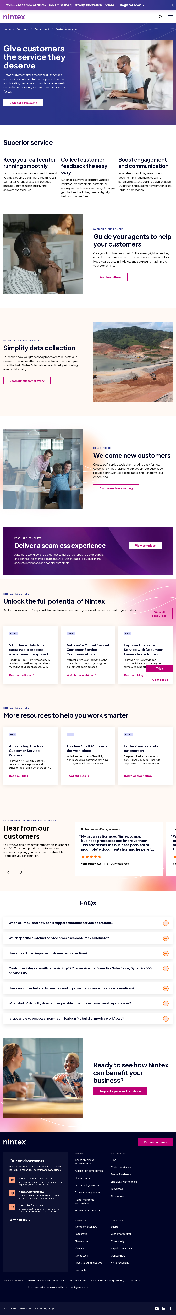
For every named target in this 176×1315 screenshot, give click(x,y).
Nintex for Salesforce (31, 1205)
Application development (89, 1170)
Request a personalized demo (120, 1091)
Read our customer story (27, 381)
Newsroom (81, 1241)
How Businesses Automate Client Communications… (58, 1280)
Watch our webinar (80, 675)
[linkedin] (164, 1309)
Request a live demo (23, 103)
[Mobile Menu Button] (169, 16)
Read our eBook (110, 277)
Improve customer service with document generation (58, 1287)
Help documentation (122, 1248)
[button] (160, 16)
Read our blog (134, 675)
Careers (79, 1248)
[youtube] (157, 1309)
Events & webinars (121, 1174)
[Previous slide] (8, 872)
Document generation (87, 1185)
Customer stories (121, 1167)
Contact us (81, 1255)
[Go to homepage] (14, 16)
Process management (87, 1192)
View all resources (159, 613)
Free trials (80, 1269)
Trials (160, 668)
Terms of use (25, 1309)
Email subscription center (89, 1262)
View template (145, 545)
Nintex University (120, 1262)
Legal (52, 1309)
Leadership (81, 1233)
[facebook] (170, 1309)
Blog (113, 1159)
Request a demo (155, 1142)
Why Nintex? (19, 1219)
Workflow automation (88, 1210)
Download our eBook (139, 776)
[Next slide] (21, 872)
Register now (130, 5)
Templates (117, 1188)
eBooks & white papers (124, 1181)
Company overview (86, 1226)
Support (115, 1226)
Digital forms (82, 1177)
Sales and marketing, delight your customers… (117, 1280)
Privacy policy (40, 1309)
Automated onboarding (116, 488)
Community (118, 1241)
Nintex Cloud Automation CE (35, 1178)
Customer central (121, 1233)
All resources (118, 1196)
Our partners (118, 1255)
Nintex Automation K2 (31, 1191)
